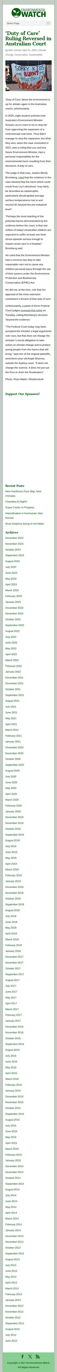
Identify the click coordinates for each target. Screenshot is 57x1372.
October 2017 (13, 968)
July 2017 (10, 985)
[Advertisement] (29, 417)
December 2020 (14, 747)
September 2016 (14, 1044)
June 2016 (11, 1061)
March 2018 (12, 939)
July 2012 (10, 1335)
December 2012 (14, 1305)
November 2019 (14, 823)
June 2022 (11, 642)
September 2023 (14, 555)
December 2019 (14, 817)
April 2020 (11, 794)
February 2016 (13, 1084)
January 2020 (13, 811)
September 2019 (14, 834)
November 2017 (14, 962)
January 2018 (13, 951)
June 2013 (11, 1271)
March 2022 (12, 660)
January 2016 (13, 1090)
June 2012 (11, 1340)
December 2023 (14, 538)
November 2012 (14, 1311)
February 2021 (13, 735)
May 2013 (10, 1276)
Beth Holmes (14, 50)
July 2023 (10, 567)
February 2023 (13, 596)
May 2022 (10, 648)
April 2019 (11, 863)
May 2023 (10, 578)
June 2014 (11, 1201)
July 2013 (10, 1265)
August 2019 (12, 840)
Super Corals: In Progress (19, 507)
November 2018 (14, 893)
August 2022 (12, 631)
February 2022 (13, 666)
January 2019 (13, 881)
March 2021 (12, 730)
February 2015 (13, 1154)
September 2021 (14, 695)
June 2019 (11, 852)
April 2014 (11, 1212)
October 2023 (13, 549)
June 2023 (11, 573)
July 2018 (10, 916)
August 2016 (12, 1050)
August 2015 (12, 1119)
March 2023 (12, 590)
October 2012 (13, 1317)
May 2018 (10, 927)
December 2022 (14, 607)
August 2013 (12, 1259)
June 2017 (11, 991)
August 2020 (12, 770)
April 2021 (11, 724)
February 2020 (13, 805)
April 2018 (11, 933)
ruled (21, 177)
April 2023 (11, 584)
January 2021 (13, 741)
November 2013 (14, 1241)
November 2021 (14, 683)
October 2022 (13, 619)
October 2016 (13, 1038)
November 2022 (14, 613)
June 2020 (11, 782)
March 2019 (12, 869)
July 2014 (10, 1195)
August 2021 (12, 700)
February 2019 (13, 875)
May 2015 (10, 1137)
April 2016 (11, 1073)
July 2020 (10, 776)
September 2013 (14, 1253)
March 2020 (12, 799)
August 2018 (12, 910)
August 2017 (12, 980)
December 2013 (14, 1236)
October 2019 (13, 829)
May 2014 (10, 1207)
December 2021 (14, 677)
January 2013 (13, 1300)
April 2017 (11, 1003)
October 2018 (13, 898)
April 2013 (11, 1282)
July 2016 (10, 1055)
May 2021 (10, 718)
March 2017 (12, 1009)
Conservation (21, 54)
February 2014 (13, 1224)
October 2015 (13, 1108)
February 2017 (13, 1015)
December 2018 (14, 887)
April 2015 (11, 1143)
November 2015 (14, 1102)
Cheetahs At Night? (16, 501)
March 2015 (12, 1148)
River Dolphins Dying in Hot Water (24, 523)
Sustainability (35, 54)
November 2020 (14, 753)
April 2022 (11, 654)
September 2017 (14, 974)
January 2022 (13, 671)
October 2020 (13, 759)
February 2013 (13, 1294)
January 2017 (13, 1020)
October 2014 (13, 1178)
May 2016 (10, 1067)
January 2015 (13, 1160)
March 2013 (12, 1288)
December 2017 (14, 956)
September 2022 (14, 625)
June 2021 (11, 712)
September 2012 (14, 1323)
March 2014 (12, 1218)
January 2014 (13, 1230)
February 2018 (13, 945)
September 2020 (14, 764)
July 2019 (10, 846)
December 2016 (14, 1026)
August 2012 (12, 1329)
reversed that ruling (31, 310)
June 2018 (11, 922)
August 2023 (12, 561)
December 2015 (14, 1096)
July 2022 (10, 637)
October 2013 (13, 1247)
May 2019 (10, 858)
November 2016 (14, 1032)
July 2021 (10, 706)
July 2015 (10, 1125)
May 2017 (10, 997)
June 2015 (11, 1131)
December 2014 (14, 1166)
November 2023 (14, 543)
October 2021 (13, 689)
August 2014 (12, 1189)
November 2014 (14, 1172)
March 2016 (12, 1079)
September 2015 (14, 1114)
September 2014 (14, 1183)
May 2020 (10, 788)
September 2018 (14, 904)
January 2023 (13, 602)
